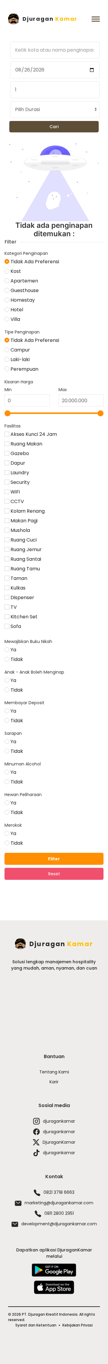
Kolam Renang (27, 511)
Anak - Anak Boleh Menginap (34, 672)
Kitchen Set (23, 616)
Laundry (19, 472)
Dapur (17, 463)
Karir (54, 1082)
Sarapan (13, 733)
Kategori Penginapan (26, 253)
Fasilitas (12, 426)
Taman (18, 578)
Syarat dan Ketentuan (35, 1325)
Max (62, 390)
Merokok (13, 825)
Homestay (22, 300)
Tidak (16, 659)
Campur (19, 349)
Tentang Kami (54, 1072)
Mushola (19, 530)
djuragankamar (59, 1121)
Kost (15, 271)
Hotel (16, 309)
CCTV (16, 501)
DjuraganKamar (59, 1142)
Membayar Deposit (24, 703)
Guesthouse (24, 290)
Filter (54, 859)
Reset (54, 874)
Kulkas (17, 587)
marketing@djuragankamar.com (59, 1203)
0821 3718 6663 (59, 1192)
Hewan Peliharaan (23, 795)
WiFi (14, 491)
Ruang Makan (25, 443)
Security (19, 482)
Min (8, 390)
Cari (54, 127)
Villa (14, 319)
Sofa (15, 626)
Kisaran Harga (18, 382)
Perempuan (23, 369)
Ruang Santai (25, 559)
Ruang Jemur (25, 549)
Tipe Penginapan (22, 332)
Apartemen (23, 280)
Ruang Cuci (23, 539)
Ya (12, 649)
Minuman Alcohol (22, 764)
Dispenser (21, 597)
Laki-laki (19, 359)
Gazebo (19, 453)
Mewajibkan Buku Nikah (28, 641)
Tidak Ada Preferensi (34, 261)
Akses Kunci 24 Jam (33, 434)
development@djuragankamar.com (59, 1224)
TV (13, 607)
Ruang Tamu (24, 568)
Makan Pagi (23, 520)
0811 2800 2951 (59, 1213)
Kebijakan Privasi (77, 1325)
